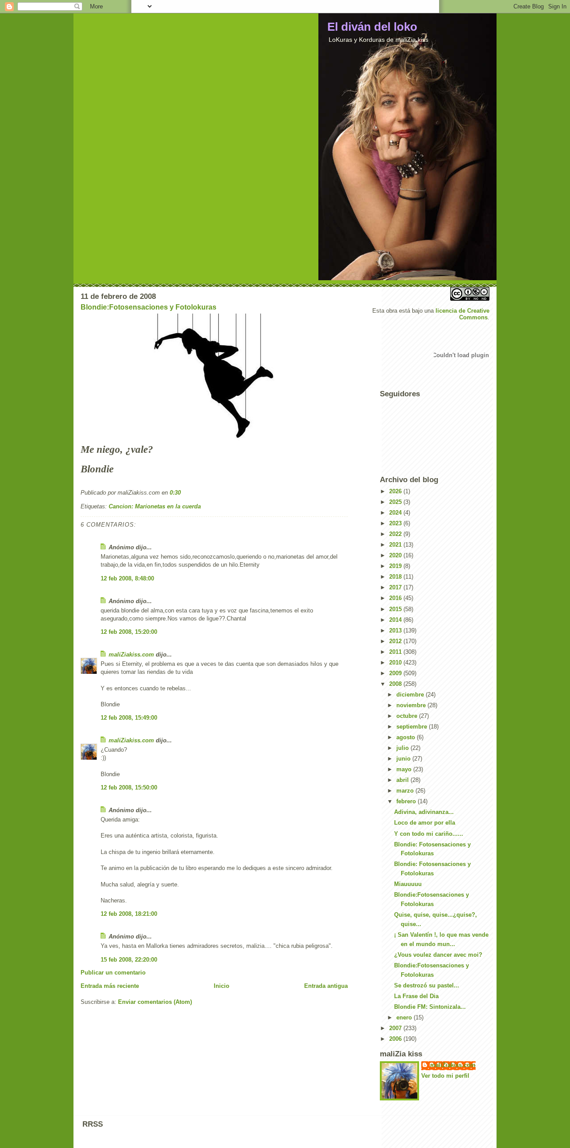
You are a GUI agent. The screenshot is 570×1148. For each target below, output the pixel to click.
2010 (396, 662)
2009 (396, 673)
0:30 (175, 492)
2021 (396, 544)
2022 (396, 534)
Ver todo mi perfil (445, 1075)
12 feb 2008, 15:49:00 (129, 717)
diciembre (411, 694)
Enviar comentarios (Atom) (155, 1002)
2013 (396, 630)
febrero (407, 801)
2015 (396, 609)
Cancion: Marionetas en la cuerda (155, 506)
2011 (396, 652)
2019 (396, 566)
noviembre (412, 705)
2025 (396, 502)
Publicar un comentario (113, 972)
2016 (396, 598)
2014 (396, 619)
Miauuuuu (408, 884)
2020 (396, 555)
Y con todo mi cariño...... (428, 833)
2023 (396, 523)
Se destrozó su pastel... (426, 985)
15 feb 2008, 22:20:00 (129, 959)
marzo (405, 790)
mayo (404, 769)
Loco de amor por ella (424, 822)
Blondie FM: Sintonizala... (430, 1006)
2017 (396, 587)
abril (403, 780)
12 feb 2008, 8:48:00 (127, 578)
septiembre (412, 726)
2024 (396, 512)
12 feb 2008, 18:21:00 (129, 913)
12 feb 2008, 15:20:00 (129, 631)
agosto (406, 737)
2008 (396, 684)
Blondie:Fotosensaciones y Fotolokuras (148, 307)
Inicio (221, 986)
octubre (407, 716)
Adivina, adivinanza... (424, 812)
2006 (396, 1038)
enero (405, 1017)
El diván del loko (372, 26)
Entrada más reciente (110, 986)
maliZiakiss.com (131, 654)
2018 (396, 576)
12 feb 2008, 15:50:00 (129, 787)
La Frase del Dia (416, 996)
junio (404, 758)
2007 (396, 1028)
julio (403, 748)
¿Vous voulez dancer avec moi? (438, 954)
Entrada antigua (326, 986)
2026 (396, 491)
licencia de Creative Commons (462, 314)
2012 (396, 641)
